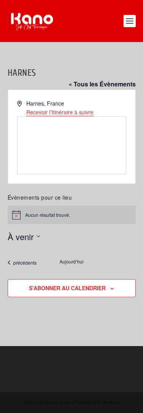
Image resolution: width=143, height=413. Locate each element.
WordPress (111, 402)
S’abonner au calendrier (67, 288)
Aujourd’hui (71, 262)
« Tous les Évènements (102, 84)
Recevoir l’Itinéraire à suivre (59, 112)
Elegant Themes (58, 402)
